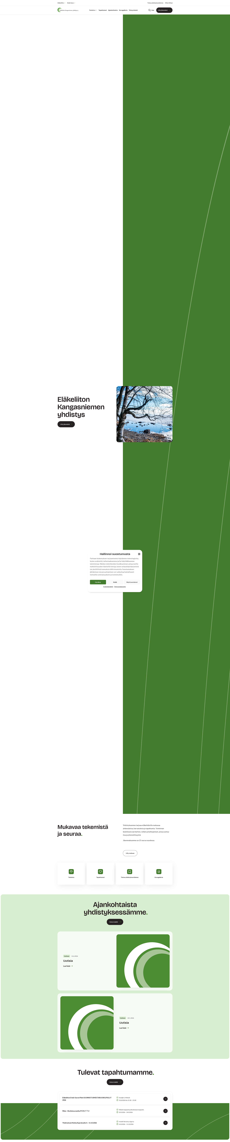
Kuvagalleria (123, 10)
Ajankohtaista (113, 10)
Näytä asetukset (132, 582)
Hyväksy (98, 582)
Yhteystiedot (133, 10)
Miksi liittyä (168, 3)
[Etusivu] (68, 10)
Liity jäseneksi (162, 10)
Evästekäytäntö (108, 586)
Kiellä (115, 582)
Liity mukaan (130, 853)
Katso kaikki (114, 922)
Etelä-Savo (70, 3)
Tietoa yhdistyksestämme (155, 3)
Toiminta (92, 10)
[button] (139, 554)
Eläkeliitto (61, 3)
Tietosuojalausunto (120, 586)
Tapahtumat (102, 10)
